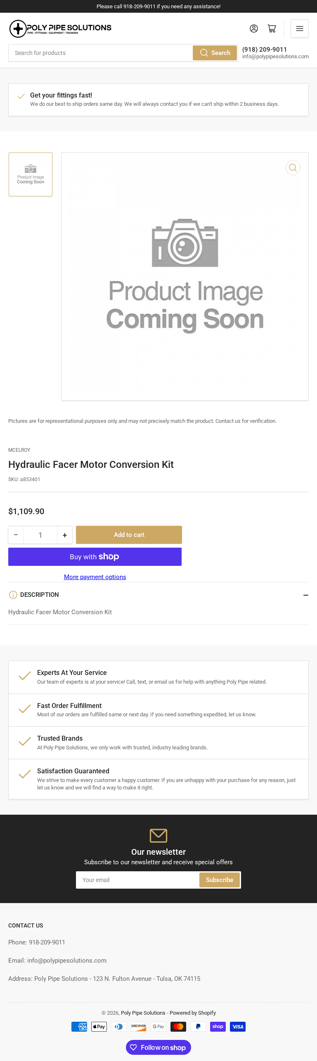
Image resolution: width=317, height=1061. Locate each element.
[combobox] (123, 53)
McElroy (19, 450)
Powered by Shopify (193, 1013)
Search (220, 53)
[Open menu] (300, 28)
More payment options (95, 577)
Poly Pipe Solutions (143, 1013)
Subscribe (219, 880)
